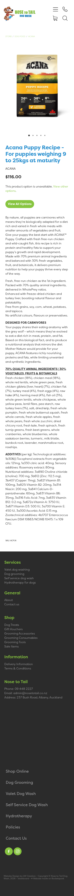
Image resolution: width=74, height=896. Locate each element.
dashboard (23, 878)
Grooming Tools (15, 642)
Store (8, 36)
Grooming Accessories (19, 633)
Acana (31, 36)
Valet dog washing (17, 569)
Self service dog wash (19, 578)
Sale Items (11, 646)
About (8, 600)
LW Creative (29, 876)
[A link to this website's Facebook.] (9, 851)
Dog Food (20, 36)
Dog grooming (14, 574)
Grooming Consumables (21, 638)
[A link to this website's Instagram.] (18, 851)
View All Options (20, 204)
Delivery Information (18, 664)
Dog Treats (11, 625)
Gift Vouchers (13, 629)
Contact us (11, 604)
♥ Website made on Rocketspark (47, 878)
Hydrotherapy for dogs (20, 582)
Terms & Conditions (17, 668)
